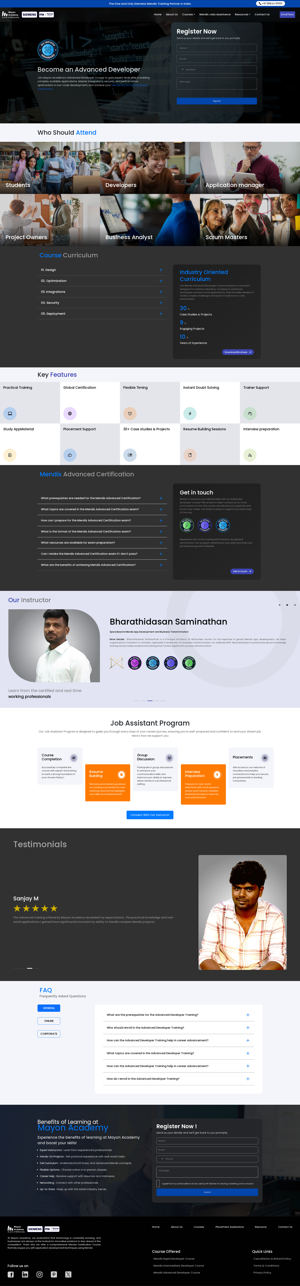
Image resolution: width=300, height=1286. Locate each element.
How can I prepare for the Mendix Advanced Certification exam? (86, 520)
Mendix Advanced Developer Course (176, 1272)
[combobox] (181, 69)
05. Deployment (53, 314)
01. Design (48, 270)
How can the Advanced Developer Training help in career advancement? (158, 1040)
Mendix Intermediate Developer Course (178, 1265)
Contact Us (262, 14)
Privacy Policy (262, 1272)
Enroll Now (287, 14)
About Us (172, 14)
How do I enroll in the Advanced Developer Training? (143, 1079)
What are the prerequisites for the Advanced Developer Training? (152, 1015)
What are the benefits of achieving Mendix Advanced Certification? (88, 565)
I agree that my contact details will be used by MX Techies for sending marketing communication (208, 1183)
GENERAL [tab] (49, 1008)
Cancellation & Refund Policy (272, 1258)
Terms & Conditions (266, 1265)
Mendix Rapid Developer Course (173, 1258)
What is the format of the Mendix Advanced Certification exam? (86, 532)
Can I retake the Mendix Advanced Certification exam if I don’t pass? (89, 554)
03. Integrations (53, 292)
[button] (279, 605)
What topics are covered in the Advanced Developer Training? (150, 1053)
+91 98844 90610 (271, 3)
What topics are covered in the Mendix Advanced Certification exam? (90, 509)
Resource (261, 1227)
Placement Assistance (230, 1227)
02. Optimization (53, 281)
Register (217, 101)
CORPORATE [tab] (48, 1034)
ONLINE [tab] (49, 1021)
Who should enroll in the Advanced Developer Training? (145, 1028)
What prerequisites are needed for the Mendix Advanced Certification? (91, 498)
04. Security (50, 303)
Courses (187, 14)
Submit (207, 1192)
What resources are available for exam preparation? (78, 543)
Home (157, 14)
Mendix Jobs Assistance (215, 14)
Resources (241, 14)
